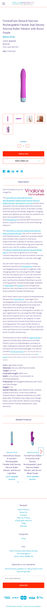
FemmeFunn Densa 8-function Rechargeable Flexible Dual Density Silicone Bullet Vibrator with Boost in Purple (21, 200)
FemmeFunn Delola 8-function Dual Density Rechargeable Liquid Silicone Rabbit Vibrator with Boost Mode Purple (32, 464)
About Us (23, 512)
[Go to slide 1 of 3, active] (18, 482)
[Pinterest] (21, 171)
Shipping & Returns (23, 520)
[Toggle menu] (3, 3)
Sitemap (23, 526)
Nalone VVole (34, 338)
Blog (23, 523)
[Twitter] (17, 171)
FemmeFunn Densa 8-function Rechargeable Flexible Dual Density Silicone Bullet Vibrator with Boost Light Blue (12, 464)
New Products (24, 509)
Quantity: (23, 142)
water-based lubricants (17, 351)
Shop (23, 538)
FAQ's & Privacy (23, 518)
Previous (3, 451)
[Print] (13, 171)
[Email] (8, 171)
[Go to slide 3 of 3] (26, 482)
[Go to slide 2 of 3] (22, 482)
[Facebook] (4, 171)
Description (23, 182)
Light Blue (9, 285)
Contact (23, 515)
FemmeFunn (11, 220)
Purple (20, 285)
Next (41, 451)
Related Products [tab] (23, 419)
